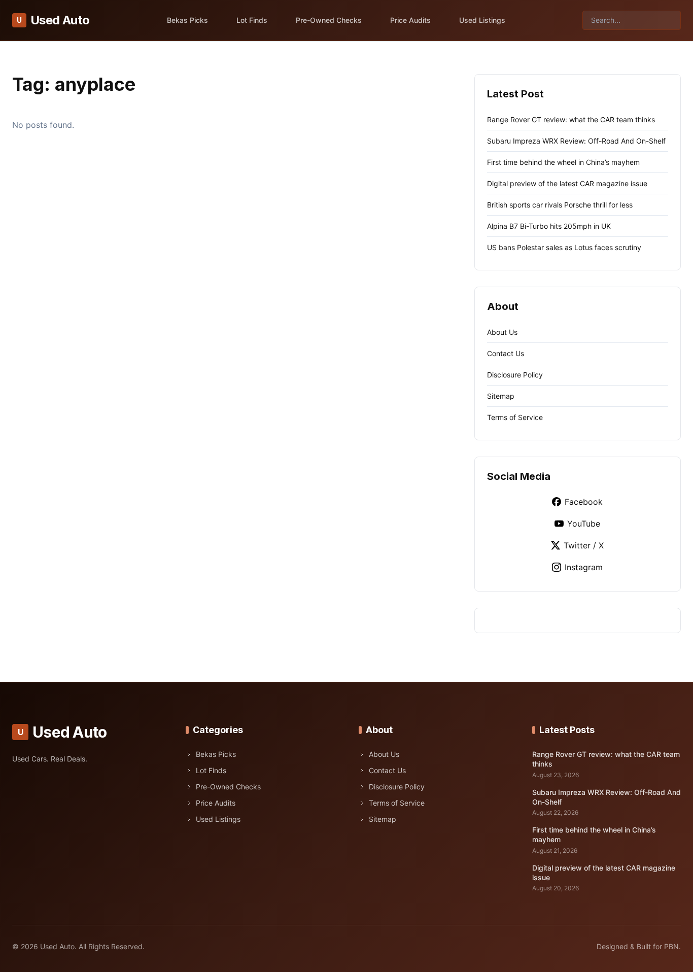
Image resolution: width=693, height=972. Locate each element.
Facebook (584, 502)
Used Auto (53, 20)
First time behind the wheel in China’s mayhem (563, 162)
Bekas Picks (187, 20)
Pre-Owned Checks (329, 20)
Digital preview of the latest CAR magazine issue (567, 183)
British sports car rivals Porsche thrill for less (560, 204)
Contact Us (505, 353)
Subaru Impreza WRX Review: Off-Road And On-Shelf (576, 140)
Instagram (584, 567)
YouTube (583, 523)
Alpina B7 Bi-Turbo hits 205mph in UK (549, 226)
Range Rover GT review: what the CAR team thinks (571, 119)
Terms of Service (515, 417)
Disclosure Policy (515, 374)
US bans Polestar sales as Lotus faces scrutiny (564, 247)
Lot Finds (251, 20)
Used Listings (482, 20)
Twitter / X (584, 545)
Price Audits (410, 20)
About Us (502, 332)
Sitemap (500, 396)
